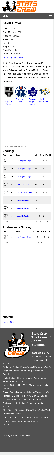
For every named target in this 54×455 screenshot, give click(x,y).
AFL (30, 378)
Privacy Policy (9, 421)
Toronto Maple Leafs (32, 101)
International (22, 392)
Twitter (6, 424)
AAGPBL (40, 356)
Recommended (40, 417)
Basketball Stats (10, 367)
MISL (36, 396)
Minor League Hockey (39, 385)
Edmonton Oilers (20, 100)
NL (32, 356)
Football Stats (9, 378)
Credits (28, 417)
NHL (19, 385)
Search (6, 364)
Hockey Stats (9, 385)
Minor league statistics (13, 57)
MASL (30, 396)
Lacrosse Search (37, 399)
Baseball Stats (38, 353)
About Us (7, 417)
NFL (19, 378)
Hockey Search (10, 322)
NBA (21, 367)
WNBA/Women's (39, 367)
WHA (25, 385)
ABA (27, 367)
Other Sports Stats (11, 410)
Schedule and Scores (28, 421)
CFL (25, 378)
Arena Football (40, 378)
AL (48, 353)
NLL (26, 399)
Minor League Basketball (32, 371)
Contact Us (18, 417)
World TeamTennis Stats (32, 410)
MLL (20, 399)
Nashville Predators (43, 100)
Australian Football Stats (14, 403)
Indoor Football (10, 381)
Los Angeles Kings (8, 101)
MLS (31, 392)
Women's (39, 392)
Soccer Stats (8, 392)
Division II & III (18, 396)
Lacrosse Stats (9, 399)
